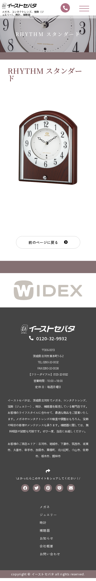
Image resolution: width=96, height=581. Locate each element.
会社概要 (46, 546)
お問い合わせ (50, 554)
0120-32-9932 (51, 338)
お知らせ (46, 538)
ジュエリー (48, 514)
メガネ (45, 507)
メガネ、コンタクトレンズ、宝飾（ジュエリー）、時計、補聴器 (23, 13)
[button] (48, 242)
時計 (43, 522)
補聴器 (45, 530)
